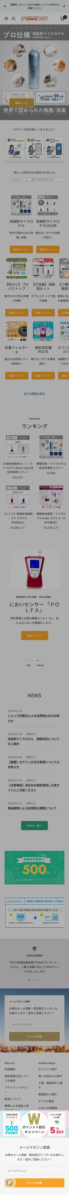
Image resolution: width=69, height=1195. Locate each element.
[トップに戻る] (60, 1190)
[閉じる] (63, 1116)
